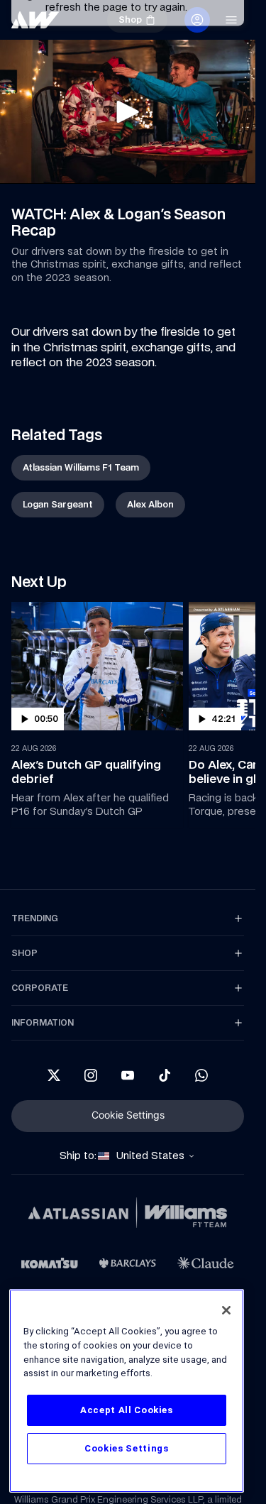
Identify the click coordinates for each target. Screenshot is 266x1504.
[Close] (226, 1310)
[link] (80, 468)
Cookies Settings (126, 1448)
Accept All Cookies (126, 1410)
